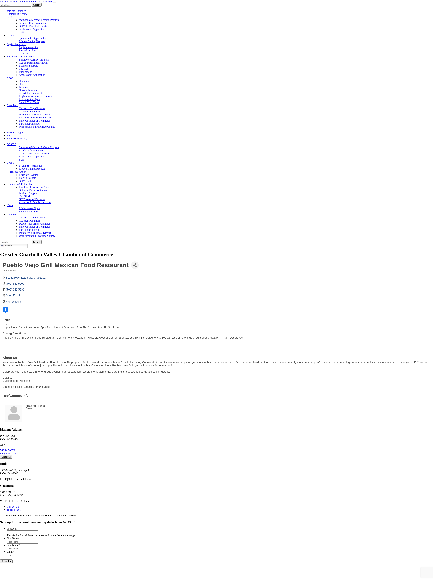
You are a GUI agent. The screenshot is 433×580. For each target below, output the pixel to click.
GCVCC (11, 16)
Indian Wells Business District (35, 117)
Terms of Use (14, 509)
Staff (21, 32)
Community (25, 80)
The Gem (24, 68)
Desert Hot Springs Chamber (34, 114)
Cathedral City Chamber (32, 108)
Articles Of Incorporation (32, 23)
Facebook (12, 528)
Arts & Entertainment (30, 93)
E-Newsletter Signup (30, 99)
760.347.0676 (7, 450)
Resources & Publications (20, 56)
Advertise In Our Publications (35, 202)
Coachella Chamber (29, 111)
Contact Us (13, 506)
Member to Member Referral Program (39, 19)
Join (9, 135)
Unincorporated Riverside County (37, 126)
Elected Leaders (27, 50)
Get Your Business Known (33, 62)
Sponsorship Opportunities (33, 38)
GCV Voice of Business (32, 199)
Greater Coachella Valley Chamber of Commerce (26, 1)
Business (23, 87)
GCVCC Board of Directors (34, 26)
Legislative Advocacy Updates (35, 96)
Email (10, 551)
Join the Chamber (16, 10)
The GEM (24, 196)
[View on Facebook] (5, 311)
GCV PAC (25, 53)
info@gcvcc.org (8, 453)
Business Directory (17, 13)
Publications (25, 71)
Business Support (28, 65)
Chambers (12, 105)
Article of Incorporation (31, 150)
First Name (13, 538)
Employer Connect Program (34, 59)
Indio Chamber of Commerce (34, 120)
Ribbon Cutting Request (32, 41)
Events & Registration (30, 165)
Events (10, 35)
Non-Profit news (28, 90)
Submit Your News (29, 102)
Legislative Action (16, 44)
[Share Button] (135, 265)
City (21, 84)
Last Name (13, 545)
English (8, 245)
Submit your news (28, 211)
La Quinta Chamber (29, 123)
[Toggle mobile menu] (54, 2)
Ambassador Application (32, 29)
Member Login (15, 132)
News (10, 77)
